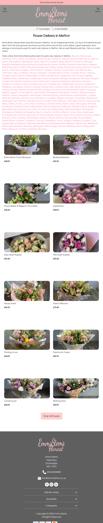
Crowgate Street (9, 75)
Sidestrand (20, 112)
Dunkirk (42, 75)
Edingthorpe (23, 78)
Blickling (37, 64)
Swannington (32, 118)
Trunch (59, 120)
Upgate (5, 123)
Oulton (19, 104)
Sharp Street (64, 109)
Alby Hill (75, 56)
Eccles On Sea (76, 75)
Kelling (83, 92)
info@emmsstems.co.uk (54, 478)
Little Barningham (50, 95)
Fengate (94, 78)
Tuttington (86, 120)
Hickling (36, 87)
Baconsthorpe (76, 59)
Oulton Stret (28, 104)
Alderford (6, 59)
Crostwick (90, 73)
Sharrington (76, 109)
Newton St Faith (44, 101)
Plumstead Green (21, 106)
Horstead (47, 90)
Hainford (33, 84)
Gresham (86, 81)
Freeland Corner (30, 81)
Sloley (79, 112)
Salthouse (11, 109)
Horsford (21, 90)
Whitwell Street (15, 126)
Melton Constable (47, 98)
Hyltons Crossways (87, 90)
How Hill (64, 90)
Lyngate (92, 95)
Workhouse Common (17, 129)
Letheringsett (35, 95)
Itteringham (52, 92)
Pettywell (91, 104)
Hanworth (43, 84)
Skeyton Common (52, 112)
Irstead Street (40, 92)
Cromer (66, 73)
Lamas (14, 95)
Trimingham (50, 120)
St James (41, 115)
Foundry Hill (7, 81)
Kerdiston (91, 92)
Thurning (40, 120)
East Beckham (52, 75)
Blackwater (28, 64)
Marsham (6, 98)
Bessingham (16, 64)
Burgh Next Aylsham (48, 67)
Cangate (24, 70)
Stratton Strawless (84, 115)
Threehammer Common (13, 120)
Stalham (50, 115)
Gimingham (64, 81)
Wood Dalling (82, 126)
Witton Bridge (51, 126)
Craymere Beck (55, 73)
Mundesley (80, 98)
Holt (96, 87)
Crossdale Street (77, 73)
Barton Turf (45, 61)
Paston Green (69, 104)
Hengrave (6, 87)
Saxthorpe (22, 109)
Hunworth (73, 90)
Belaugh (89, 61)
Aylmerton (56, 59)
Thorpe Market (84, 118)
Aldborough (85, 56)
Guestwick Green (20, 84)
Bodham (46, 64)
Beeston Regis (57, 61)
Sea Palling (52, 109)
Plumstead (7, 106)
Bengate (6, 64)
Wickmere (27, 126)
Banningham (15, 61)
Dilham (21, 75)
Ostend (11, 104)
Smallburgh (88, 112)
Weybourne (81, 123)
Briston (24, 67)
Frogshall (54, 81)
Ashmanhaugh (43, 59)
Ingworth (29, 92)
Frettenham (43, 81)
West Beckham (43, 123)
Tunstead (76, 120)
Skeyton (39, 112)
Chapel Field (68, 70)
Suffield (96, 115)
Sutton (13, 118)
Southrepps (7, 115)
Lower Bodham (80, 95)
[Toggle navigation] (5, 10)
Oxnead (50, 104)
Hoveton (56, 90)
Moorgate (69, 98)
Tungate (67, 120)
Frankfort (18, 81)
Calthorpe (14, 70)
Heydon (27, 87)
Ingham (5, 92)
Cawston (57, 70)
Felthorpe (85, 78)
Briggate (93, 64)
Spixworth (31, 115)
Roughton (92, 106)
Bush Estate (76, 67)
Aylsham (65, 59)
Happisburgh (55, 84)
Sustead (5, 118)
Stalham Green (62, 115)
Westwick (71, 123)
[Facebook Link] (47, 484)
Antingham (30, 59)
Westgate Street (58, 123)
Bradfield (63, 64)
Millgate (60, 98)
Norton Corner (85, 101)
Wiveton (61, 126)
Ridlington (66, 106)
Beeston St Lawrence (74, 61)
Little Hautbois (65, 95)
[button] (51, 492)
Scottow (42, 109)
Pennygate (81, 104)
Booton (54, 64)
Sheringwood (8, 112)
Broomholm (33, 67)
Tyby (94, 120)
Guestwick (7, 84)
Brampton (72, 64)
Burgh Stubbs (64, 67)
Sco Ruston (33, 109)
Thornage (72, 118)
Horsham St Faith (34, 90)
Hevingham (17, 87)
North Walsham (59, 101)
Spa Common (19, 115)
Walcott (13, 123)
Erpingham (54, 78)
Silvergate (30, 112)
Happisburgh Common (72, 84)
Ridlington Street (79, 106)
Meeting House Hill (29, 98)
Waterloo (22, 123)
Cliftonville (6, 73)
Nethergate (7, 101)
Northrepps (72, 101)
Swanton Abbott (47, 118)
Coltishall (23, 73)
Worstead (32, 129)
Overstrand (40, 104)
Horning (13, 90)
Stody (72, 115)
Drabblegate (32, 75)
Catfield (48, 70)
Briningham (7, 67)
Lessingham (23, 95)
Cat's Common (36, 70)
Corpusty (32, 73)
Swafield (21, 118)
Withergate (38, 126)
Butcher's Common (91, 67)
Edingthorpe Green (39, 78)
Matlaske (16, 98)
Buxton (5, 70)
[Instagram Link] (51, 484)
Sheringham (87, 109)
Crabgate (42, 73)
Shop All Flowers (51, 416)
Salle (4, 109)
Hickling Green (47, 87)
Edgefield (88, 75)
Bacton (87, 59)
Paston (58, 104)
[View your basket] (98, 9)
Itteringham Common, (69, 92)
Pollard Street (36, 106)
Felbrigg (63, 78)
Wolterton (71, 126)
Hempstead (89, 84)
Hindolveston (87, 87)
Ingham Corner (17, 92)
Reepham (55, 106)
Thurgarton (30, 120)
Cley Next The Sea (83, 70)
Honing (5, 90)
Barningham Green (30, 61)
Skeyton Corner (69, 112)
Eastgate (64, 75)
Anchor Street (18, 59)
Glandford (76, 81)
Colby (15, 73)
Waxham (31, 123)
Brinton (16, 67)
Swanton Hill (61, 118)
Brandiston (83, 64)
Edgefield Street (9, 78)
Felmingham (74, 78)
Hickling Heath (62, 87)
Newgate (31, 101)
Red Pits (46, 106)
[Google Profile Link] (56, 484)
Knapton (6, 95)
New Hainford (20, 101)
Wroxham (42, 129)
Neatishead (91, 98)
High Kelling (75, 87)
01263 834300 (61, 29)
